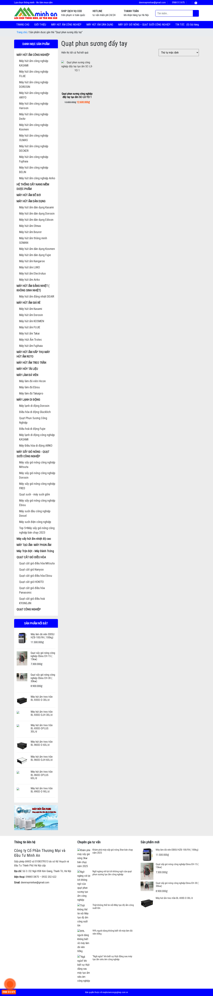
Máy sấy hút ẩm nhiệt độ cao (34, 538)
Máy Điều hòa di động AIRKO (35, 445)
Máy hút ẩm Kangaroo (32, 261)
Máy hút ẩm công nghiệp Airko (37, 178)
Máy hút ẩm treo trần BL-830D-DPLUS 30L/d (42, 728)
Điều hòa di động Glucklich (35, 412)
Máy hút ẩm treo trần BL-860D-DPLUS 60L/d (42, 775)
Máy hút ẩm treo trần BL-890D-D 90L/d (42, 790)
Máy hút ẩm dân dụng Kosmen (37, 249)
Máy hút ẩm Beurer (30, 232)
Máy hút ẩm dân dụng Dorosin (37, 213)
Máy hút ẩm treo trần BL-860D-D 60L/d (42, 743)
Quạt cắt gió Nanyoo (31, 569)
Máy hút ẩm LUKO (29, 267)
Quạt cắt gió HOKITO (31, 582)
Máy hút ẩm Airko (29, 279)
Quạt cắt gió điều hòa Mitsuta (37, 563)
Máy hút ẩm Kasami (30, 309)
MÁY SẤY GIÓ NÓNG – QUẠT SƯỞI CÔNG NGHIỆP (144, 24)
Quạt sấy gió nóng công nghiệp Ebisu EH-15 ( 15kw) (43, 656)
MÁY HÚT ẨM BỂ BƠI (29, 195)
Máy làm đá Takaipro (31, 393)
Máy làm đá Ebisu (29, 387)
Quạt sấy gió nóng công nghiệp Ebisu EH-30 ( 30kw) (43, 678)
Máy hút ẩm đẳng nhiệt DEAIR (36, 296)
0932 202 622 (49, 876)
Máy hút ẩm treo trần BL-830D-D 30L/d (42, 698)
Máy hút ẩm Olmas (30, 226)
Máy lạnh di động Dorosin (34, 405)
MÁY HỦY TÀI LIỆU (27, 368)
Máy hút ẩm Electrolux (32, 273)
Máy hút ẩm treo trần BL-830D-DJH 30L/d (42, 713)
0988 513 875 (178, 2)
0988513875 (32, 876)
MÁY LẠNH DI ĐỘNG (28, 399)
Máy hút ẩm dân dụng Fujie (35, 255)
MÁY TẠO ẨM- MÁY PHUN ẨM (34, 545)
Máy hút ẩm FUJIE (29, 327)
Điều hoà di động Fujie (32, 428)
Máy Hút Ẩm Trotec (30, 339)
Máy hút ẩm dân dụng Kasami (36, 207)
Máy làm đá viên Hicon (32, 381)
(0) (188, 24)
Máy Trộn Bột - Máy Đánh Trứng (35, 551)
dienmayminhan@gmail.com (152, 2)
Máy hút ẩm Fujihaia (31, 345)
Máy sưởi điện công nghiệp (35, 522)
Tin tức (180, 24)
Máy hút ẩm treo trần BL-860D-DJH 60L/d (42, 758)
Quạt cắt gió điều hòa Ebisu (35, 575)
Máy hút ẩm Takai (29, 333)
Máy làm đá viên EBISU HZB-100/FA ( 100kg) (42, 636)
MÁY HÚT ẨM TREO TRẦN (31, 362)
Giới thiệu (40, 24)
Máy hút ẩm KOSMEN (31, 321)
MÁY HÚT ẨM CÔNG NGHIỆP (66, 24)
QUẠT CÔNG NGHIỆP (29, 609)
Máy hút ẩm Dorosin (31, 315)
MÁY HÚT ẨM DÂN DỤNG (99, 24)
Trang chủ (22, 24)
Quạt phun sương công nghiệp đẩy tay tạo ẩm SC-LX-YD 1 (77, 95)
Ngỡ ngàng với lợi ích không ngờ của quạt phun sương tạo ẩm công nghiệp (112, 873)
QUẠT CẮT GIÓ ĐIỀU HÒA (31, 557)
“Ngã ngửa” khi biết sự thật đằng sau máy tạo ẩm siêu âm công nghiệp (112, 958)
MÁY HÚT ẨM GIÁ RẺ (28, 302)
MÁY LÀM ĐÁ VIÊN (27, 375)
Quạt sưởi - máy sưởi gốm (34, 494)
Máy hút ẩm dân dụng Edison (36, 219)
